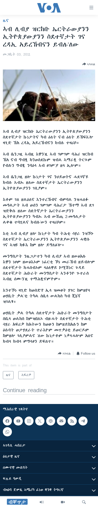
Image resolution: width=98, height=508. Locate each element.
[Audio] (41, 502)
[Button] (88, 64)
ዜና (6, 20)
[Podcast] (50, 421)
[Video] (63, 502)
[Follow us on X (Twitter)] (39, 421)
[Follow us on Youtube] (18, 421)
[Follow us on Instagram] (29, 421)
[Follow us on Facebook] (7, 421)
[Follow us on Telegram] (83, 421)
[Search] (84, 502)
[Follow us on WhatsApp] (7, 431)
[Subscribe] (61, 421)
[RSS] (72, 421)
